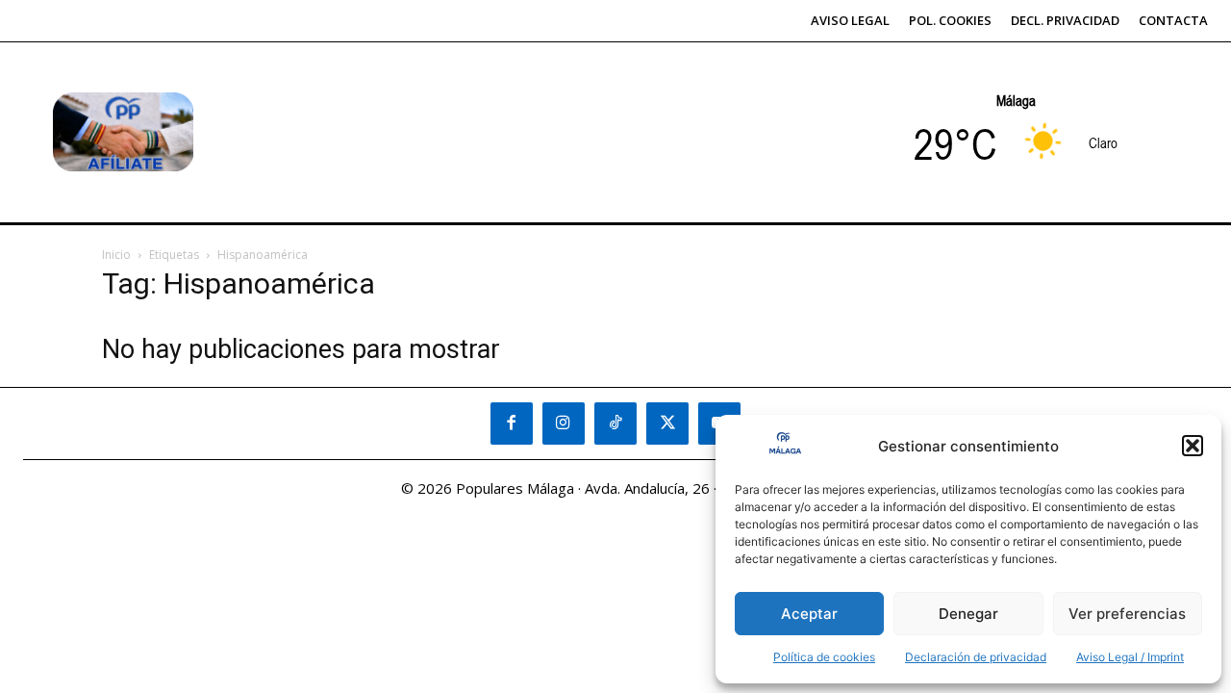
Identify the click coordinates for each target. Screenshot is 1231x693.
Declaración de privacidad (975, 657)
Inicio (116, 254)
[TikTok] (615, 423)
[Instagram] (563, 423)
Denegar (968, 613)
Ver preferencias (1127, 613)
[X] (667, 423)
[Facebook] (511, 423)
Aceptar (809, 613)
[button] (1192, 445)
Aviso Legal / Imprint (1130, 657)
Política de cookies (824, 657)
